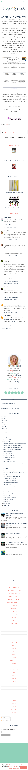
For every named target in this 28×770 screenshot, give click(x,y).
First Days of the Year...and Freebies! (16, 523)
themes (14, 706)
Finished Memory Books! (13, 533)
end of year (14, 648)
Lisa (5, 259)
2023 (3, 418)
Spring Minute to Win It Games (15, 542)
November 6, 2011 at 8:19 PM (10, 299)
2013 (3, 434)
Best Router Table (8, 319)
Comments (5, 720)
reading (14, 688)
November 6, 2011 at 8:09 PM (11, 283)
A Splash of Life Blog (14, 593)
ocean (14, 675)
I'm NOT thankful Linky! (9, 455)
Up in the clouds (7, 484)
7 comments (4, 127)
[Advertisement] (14, 341)
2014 (3, 432)
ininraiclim (6, 315)
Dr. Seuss (14, 608)
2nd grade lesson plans (14, 590)
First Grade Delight (8, 225)
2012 (3, 436)
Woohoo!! (5, 465)
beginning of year (14, 633)
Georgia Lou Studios (13, 766)
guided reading (14, 660)
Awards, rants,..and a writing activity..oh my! (13, 447)
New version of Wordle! (9, 461)
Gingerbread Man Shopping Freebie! (12, 449)
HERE (10, 23)
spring (14, 703)
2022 (3, 420)
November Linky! (7, 490)
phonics (14, 681)
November (6, 441)
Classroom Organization (14, 602)
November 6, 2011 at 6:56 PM (11, 255)
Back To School (14, 596)
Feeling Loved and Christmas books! (12, 445)
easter (14, 645)
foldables (14, 654)
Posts (3, 717)
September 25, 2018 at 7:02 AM (11, 325)
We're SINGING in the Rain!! (9, 480)
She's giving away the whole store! (11, 476)
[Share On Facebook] (8, 132)
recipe (14, 691)
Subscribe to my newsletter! (8, 729)
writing (14, 712)
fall (14, 651)
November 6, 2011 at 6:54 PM (11, 239)
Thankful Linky (6, 459)
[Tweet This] (6, 132)
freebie (14, 657)
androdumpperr (21, 306)
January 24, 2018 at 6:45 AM (10, 312)
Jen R (5, 230)
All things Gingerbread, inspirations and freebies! (14, 443)
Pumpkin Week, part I (8, 499)
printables (11, 128)
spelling (14, 700)
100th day (14, 584)
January (14, 617)
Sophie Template (22, 764)
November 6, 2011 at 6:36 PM (11, 227)
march (14, 663)
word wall (14, 709)
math (7, 128)
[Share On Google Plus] (11, 132)
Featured (14, 611)
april (14, 629)
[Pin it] (13, 132)
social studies (14, 697)
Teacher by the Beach (12, 764)
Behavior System (7, 451)
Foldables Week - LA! (8, 467)
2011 (3, 438)
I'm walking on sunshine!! (9, 457)
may (14, 672)
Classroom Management (14, 599)
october (14, 678)
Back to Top (24, 767)
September (6, 505)
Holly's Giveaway (7, 453)
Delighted (6, 217)
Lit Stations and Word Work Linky (11, 482)
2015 (3, 430)
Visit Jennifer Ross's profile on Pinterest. (10, 408)
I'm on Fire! (6, 492)
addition (3, 128)
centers (14, 636)
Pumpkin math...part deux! (9, 497)
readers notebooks (14, 684)
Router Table (13, 321)
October (5, 503)
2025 (3, 416)
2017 (3, 426)
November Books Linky (9, 486)
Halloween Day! (7, 495)
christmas (14, 639)
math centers (14, 669)
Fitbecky (6, 243)
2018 (3, 424)
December (6, 439)
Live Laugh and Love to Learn (11, 281)
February (14, 614)
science (14, 694)
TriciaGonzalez (8, 303)
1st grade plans (14, 587)
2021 (3, 422)
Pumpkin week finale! (8, 493)
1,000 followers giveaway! (9, 478)
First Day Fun (10, 551)
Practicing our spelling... (9, 470)
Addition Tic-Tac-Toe (8, 488)
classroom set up (14, 642)
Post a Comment (6, 328)
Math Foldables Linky (8, 469)
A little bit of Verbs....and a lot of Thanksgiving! (14, 463)
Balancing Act (6, 501)
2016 (3, 428)
